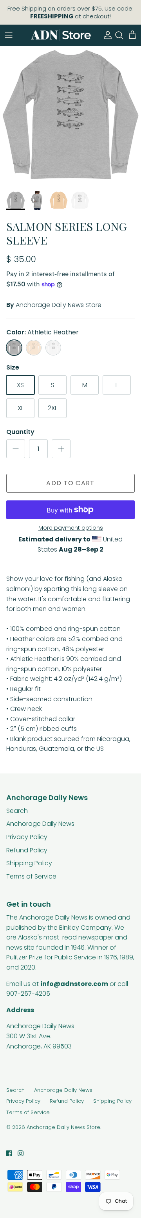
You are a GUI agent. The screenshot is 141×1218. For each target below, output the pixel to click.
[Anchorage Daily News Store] (61, 35)
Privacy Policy (26, 836)
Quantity (20, 432)
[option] (70, 116)
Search (17, 810)
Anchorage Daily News (40, 823)
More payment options (70, 528)
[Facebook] (9, 1153)
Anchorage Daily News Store (58, 304)
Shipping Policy (29, 863)
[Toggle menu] (8, 35)
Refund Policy (26, 850)
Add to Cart (70, 483)
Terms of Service (31, 876)
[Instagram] (21, 1153)
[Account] (105, 35)
